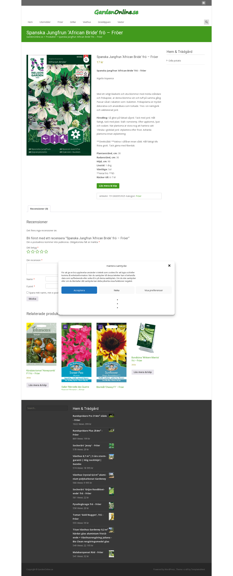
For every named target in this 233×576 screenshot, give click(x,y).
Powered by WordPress (164, 569)
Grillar (73, 21)
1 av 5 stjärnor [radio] (28, 252)
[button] (170, 266)
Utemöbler (45, 21)
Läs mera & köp (108, 185)
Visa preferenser (154, 290)
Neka (116, 290)
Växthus (87, 21)
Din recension (34, 260)
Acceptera (79, 290)
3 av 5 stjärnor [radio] (37, 252)
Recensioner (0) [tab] (39, 208)
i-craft (185, 569)
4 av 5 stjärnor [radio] (42, 252)
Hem (30, 21)
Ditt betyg (32, 247)
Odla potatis (174, 60)
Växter (121, 21)
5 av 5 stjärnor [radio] (46, 252)
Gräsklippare (104, 21)
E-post (30, 286)
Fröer (60, 21)
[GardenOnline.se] (116, 12)
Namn (30, 279)
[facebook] (204, 3)
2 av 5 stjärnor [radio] (33, 252)
